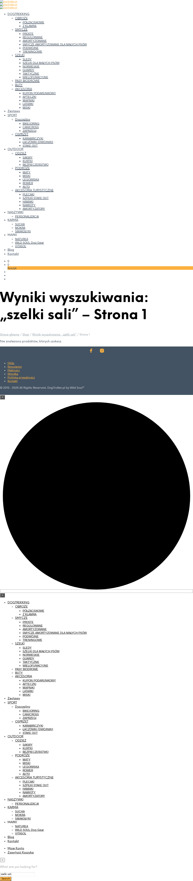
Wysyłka (13, 373)
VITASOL (20, 246)
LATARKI (28, 104)
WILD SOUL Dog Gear (29, 242)
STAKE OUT (30, 145)
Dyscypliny (22, 119)
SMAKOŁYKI (23, 231)
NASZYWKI (15, 212)
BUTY (19, 85)
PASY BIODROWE (27, 81)
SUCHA (20, 224)
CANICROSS (31, 127)
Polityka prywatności (21, 377)
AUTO (26, 186)
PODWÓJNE (31, 48)
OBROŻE (21, 18)
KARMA (13, 220)
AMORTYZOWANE (35, 40)
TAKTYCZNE (31, 73)
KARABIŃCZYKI (33, 138)
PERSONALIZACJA (27, 216)
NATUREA (21, 239)
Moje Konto (16, 848)
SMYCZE (21, 29)
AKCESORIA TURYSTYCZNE (34, 190)
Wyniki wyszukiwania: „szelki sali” (54, 334)
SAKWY (28, 157)
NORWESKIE (31, 66)
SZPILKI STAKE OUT (36, 198)
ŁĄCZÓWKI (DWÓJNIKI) (38, 142)
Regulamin (15, 366)
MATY (27, 172)
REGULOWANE (33, 37)
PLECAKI (28, 194)
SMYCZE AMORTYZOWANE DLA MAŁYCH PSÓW (55, 44)
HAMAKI (28, 201)
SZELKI (20, 55)
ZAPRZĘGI (29, 130)
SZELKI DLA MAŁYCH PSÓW (41, 62)
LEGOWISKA (31, 179)
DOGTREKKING (18, 14)
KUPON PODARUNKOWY (39, 93)
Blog (11, 250)
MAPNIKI (28, 100)
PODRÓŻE (22, 168)
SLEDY (27, 59)
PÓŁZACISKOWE (33, 22)
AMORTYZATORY (34, 208)
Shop (25, 334)
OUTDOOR (15, 149)
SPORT (12, 115)
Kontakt (13, 254)
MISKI (26, 107)
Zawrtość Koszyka (21, 852)
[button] (8, 261)
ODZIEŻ (20, 153)
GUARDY (28, 70)
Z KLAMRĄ (29, 26)
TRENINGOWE (32, 51)
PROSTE (28, 33)
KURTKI (28, 161)
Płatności (14, 370)
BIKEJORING (31, 123)
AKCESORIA (23, 89)
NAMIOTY (29, 205)
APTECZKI (29, 96)
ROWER (28, 183)
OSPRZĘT (21, 134)
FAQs (11, 363)
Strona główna (9, 334)
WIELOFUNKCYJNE (35, 77)
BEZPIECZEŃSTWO (35, 164)
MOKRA (20, 227)
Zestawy (14, 111)
